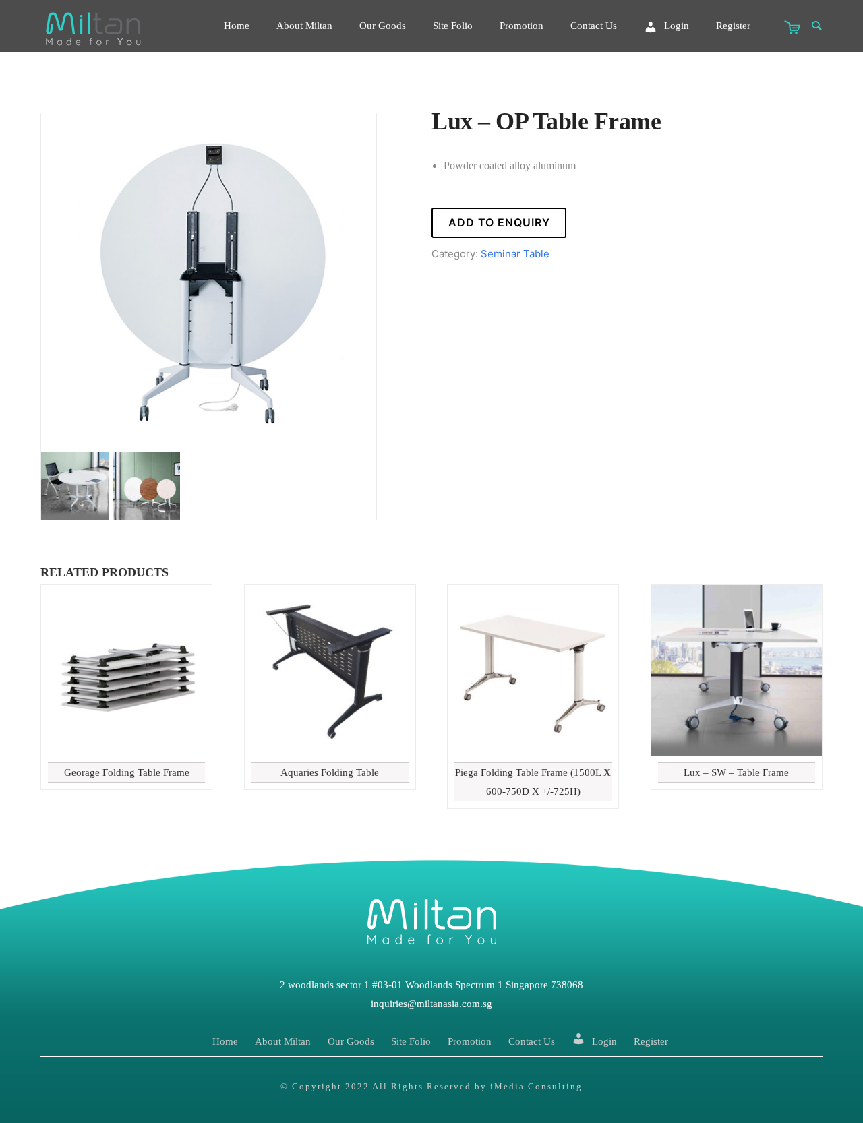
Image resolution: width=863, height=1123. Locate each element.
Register (733, 25)
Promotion (521, 25)
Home (236, 25)
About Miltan (304, 25)
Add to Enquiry (499, 222)
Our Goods (382, 25)
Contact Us (593, 25)
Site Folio (453, 25)
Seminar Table (515, 253)
